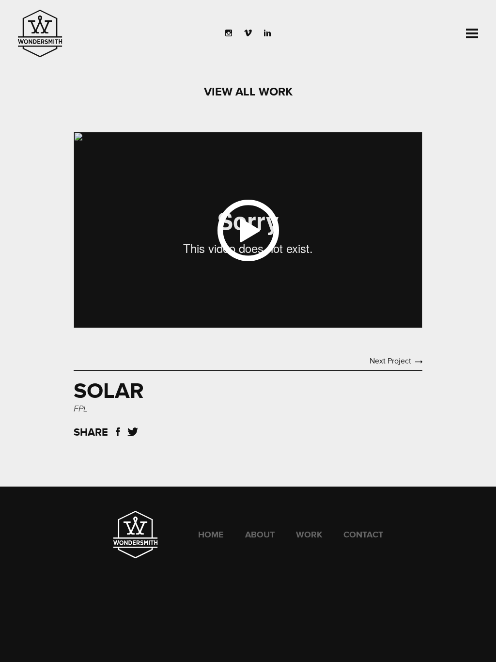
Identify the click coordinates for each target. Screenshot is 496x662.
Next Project (390, 361)
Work (309, 534)
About (260, 534)
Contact (363, 534)
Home (211, 534)
